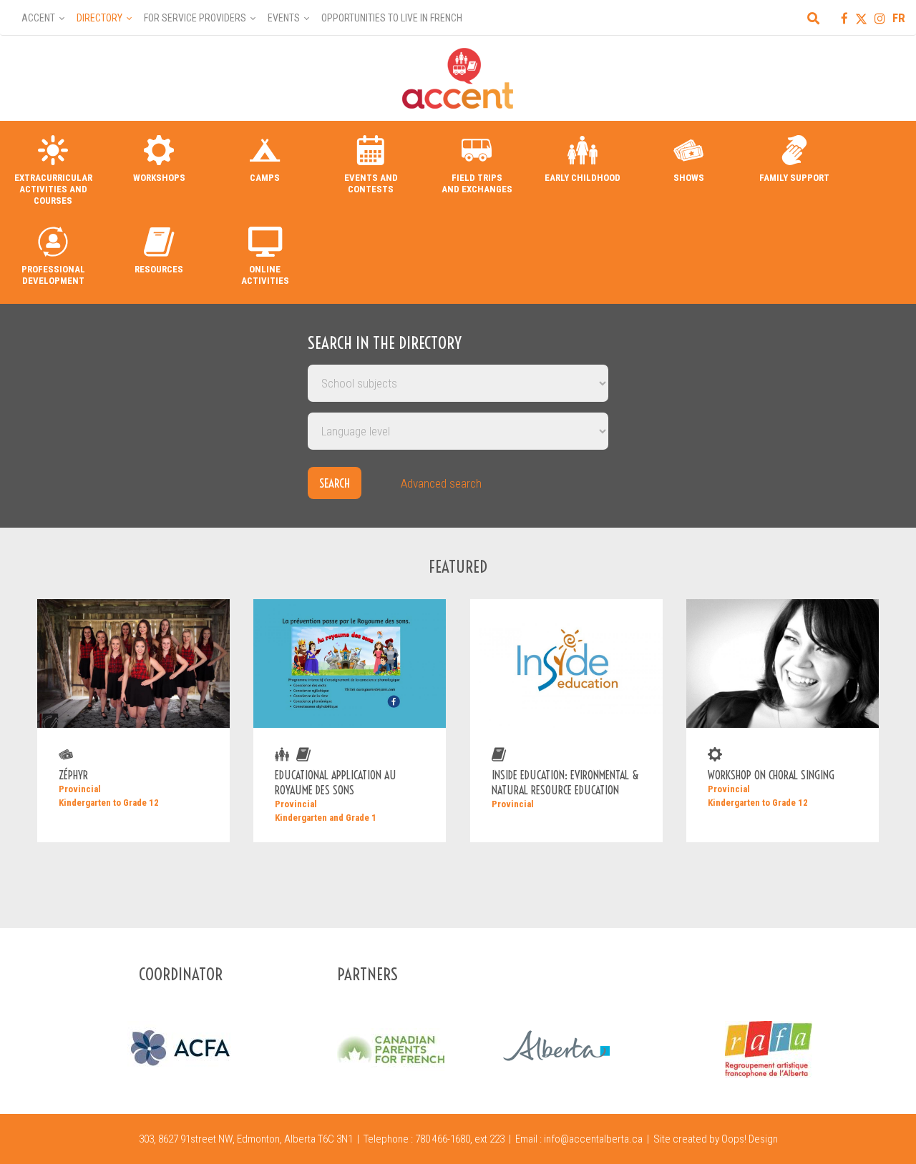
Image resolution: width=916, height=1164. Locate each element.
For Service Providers (195, 18)
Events (284, 18)
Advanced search (441, 483)
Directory (99, 18)
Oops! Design (749, 1139)
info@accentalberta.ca (593, 1139)
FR (898, 18)
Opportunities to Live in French (391, 18)
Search (334, 482)
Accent (38, 18)
